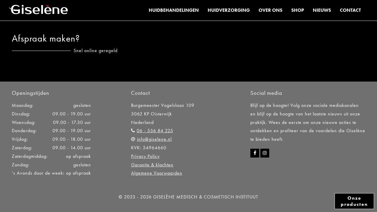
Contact (350, 10)
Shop (297, 10)
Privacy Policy (145, 156)
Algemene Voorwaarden (156, 173)
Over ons (270, 10)
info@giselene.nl (154, 139)
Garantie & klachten (152, 165)
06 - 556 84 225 (155, 130)
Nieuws (322, 10)
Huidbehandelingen (174, 10)
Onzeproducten (354, 201)
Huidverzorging (229, 10)
